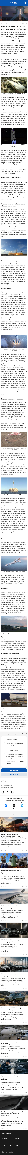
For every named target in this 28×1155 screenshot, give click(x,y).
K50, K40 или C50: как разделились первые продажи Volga (12, 941)
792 (26, 988)
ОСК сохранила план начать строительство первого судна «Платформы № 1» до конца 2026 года (13, 836)
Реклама (4, 1136)
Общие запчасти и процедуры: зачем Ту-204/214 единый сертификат (13, 1043)
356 (26, 1128)
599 (26, 1056)
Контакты (17, 1136)
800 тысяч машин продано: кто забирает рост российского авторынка (13, 975)
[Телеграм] (4, 1145)
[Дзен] (23, 1145)
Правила (17, 1138)
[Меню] (2, 2)
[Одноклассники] (11, 1145)
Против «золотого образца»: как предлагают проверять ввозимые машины (12, 1077)
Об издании (5, 1138)
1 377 (25, 886)
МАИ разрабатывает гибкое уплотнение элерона (10, 907)
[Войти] (25, 2)
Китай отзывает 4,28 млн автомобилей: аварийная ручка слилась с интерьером (14, 1113)
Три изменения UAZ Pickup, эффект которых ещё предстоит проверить (12, 1009)
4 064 (25, 850)
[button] (3, 792)
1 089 (25, 920)
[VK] (17, 1145)
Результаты (14, 774)
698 (26, 1022)
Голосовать (14, 770)
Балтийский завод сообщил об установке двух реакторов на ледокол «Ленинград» (13, 872)
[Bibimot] (14, 3)
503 (26, 1092)
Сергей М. (4, 782)
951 (26, 954)
